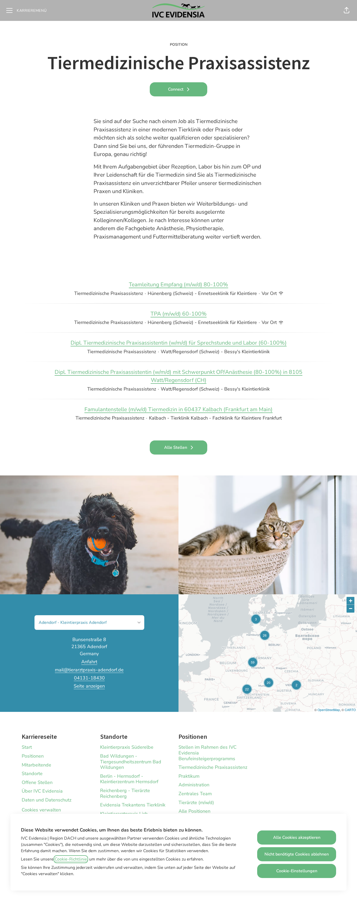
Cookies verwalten (41, 810)
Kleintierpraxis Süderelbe (126, 747)
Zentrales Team (195, 793)
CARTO (350, 709)
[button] (346, 10)
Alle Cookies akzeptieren (296, 837)
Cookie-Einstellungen (296, 871)
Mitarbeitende (36, 765)
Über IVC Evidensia (42, 791)
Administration (194, 785)
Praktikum (189, 776)
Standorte (32, 773)
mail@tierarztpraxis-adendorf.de (89, 670)
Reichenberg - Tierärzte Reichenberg (125, 793)
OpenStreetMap (329, 709)
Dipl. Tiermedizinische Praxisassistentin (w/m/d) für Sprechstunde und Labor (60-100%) (179, 342)
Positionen (33, 756)
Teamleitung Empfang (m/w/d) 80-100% (178, 284)
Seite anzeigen (89, 686)
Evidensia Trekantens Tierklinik (132, 805)
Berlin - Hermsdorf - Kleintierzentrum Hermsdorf (129, 779)
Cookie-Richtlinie (71, 859)
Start (27, 747)
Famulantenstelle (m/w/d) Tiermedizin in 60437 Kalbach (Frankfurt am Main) (178, 409)
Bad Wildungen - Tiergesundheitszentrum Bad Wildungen (130, 761)
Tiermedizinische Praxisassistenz (213, 767)
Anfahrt (89, 662)
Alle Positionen (194, 811)
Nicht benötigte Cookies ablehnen (296, 854)
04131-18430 (89, 678)
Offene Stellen (37, 782)
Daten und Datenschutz (46, 800)
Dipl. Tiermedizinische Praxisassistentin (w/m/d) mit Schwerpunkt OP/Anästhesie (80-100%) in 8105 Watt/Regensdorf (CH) (178, 376)
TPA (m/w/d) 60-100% (179, 313)
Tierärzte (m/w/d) (196, 802)
